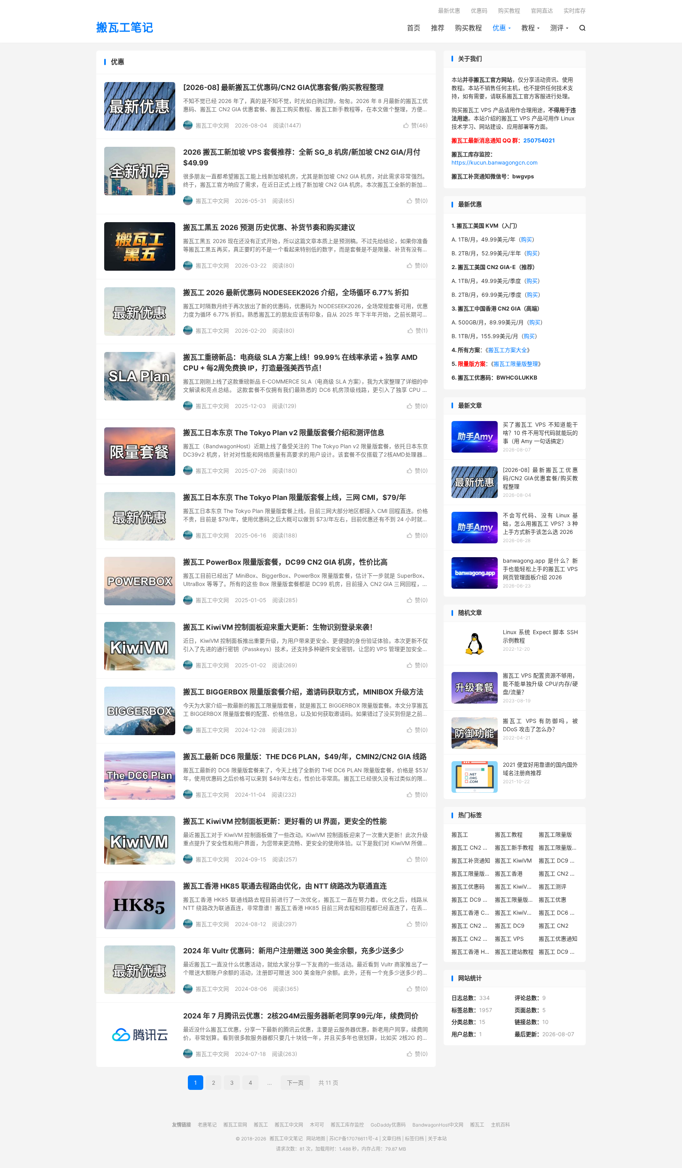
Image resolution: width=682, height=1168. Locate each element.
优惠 (499, 28)
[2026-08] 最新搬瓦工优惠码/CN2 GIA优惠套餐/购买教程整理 (283, 87)
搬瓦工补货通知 (471, 860)
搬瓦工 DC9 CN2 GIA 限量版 (471, 899)
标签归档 (414, 1139)
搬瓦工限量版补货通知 (514, 899)
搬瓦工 (460, 834)
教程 (528, 28)
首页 (413, 28)
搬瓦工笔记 (125, 28)
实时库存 (575, 10)
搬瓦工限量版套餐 (558, 847)
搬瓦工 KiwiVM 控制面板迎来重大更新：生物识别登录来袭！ (280, 627)
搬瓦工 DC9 (510, 925)
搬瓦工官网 (235, 1125)
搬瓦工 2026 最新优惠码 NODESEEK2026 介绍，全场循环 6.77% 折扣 (296, 292)
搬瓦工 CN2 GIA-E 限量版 (471, 925)
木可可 (317, 1125)
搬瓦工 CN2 (553, 925)
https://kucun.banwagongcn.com (495, 162)
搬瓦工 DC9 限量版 (558, 951)
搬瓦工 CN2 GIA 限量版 (471, 938)
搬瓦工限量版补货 (471, 873)
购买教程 (468, 28)
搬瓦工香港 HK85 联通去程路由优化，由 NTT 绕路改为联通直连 (285, 886)
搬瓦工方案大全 (507, 349)
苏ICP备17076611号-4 (353, 1139)
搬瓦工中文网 (289, 1125)
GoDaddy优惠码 (388, 1125)
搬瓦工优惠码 (468, 886)
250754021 (539, 140)
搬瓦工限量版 (555, 834)
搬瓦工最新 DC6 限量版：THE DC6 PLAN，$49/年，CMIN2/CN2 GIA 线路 (305, 756)
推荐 (437, 28)
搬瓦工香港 (509, 873)
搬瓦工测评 (552, 886)
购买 (526, 239)
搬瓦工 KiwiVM (513, 860)
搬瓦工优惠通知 (558, 938)
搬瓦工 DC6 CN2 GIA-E (558, 912)
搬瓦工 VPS (509, 938)
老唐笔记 (207, 1125)
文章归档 (391, 1139)
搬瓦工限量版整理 (516, 363)
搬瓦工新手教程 (514, 847)
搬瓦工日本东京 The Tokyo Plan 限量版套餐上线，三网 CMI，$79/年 (294, 497)
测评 (557, 28)
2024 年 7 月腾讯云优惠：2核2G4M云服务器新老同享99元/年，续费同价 (300, 1016)
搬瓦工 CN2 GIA (471, 847)
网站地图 (315, 1139)
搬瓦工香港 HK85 (471, 951)
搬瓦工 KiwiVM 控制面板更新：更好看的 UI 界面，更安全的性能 (285, 821)
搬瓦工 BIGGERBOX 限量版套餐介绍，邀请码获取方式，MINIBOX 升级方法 (303, 692)
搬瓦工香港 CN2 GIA (471, 912)
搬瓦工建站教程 (514, 951)
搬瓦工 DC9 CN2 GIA (558, 860)
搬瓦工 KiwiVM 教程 (514, 886)
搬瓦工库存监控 (347, 1125)
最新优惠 (449, 10)
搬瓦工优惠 (552, 899)
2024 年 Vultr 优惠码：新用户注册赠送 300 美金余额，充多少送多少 (293, 951)
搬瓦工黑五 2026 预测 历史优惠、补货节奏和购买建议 (269, 227)
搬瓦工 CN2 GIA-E (558, 873)
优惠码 (479, 10)
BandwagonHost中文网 (437, 1125)
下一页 (295, 1082)
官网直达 (542, 10)
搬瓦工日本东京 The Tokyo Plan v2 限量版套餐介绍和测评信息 (283, 433)
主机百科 (500, 1125)
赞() (415, 125)
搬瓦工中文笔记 (286, 1139)
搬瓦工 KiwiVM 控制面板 (514, 912)
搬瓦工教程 (509, 834)
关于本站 (437, 1139)
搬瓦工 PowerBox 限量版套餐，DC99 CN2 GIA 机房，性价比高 (285, 562)
